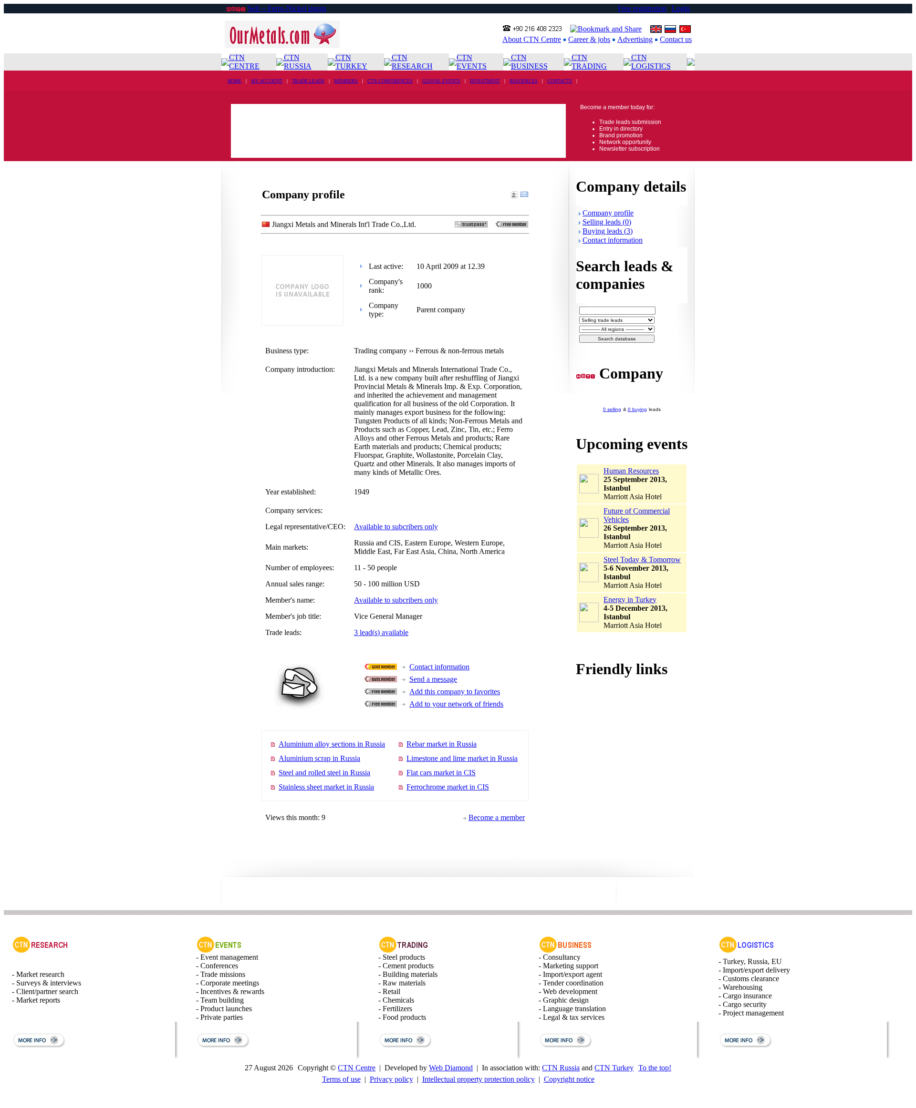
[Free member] (511, 225)
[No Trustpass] (471, 225)
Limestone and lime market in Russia (462, 758)
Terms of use (341, 1079)
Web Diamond (451, 1068)
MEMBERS (346, 80)
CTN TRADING (589, 61)
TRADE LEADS (308, 80)
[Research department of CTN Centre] (40, 950)
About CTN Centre (531, 39)
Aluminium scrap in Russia (319, 758)
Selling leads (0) (607, 222)
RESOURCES (524, 80)
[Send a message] (524, 196)
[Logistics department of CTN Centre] (746, 950)
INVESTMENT (485, 80)
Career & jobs (589, 39)
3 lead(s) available (381, 632)
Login (681, 8)
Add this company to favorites (454, 691)
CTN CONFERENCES (390, 80)
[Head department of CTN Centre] (566, 950)
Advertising (635, 39)
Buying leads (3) (608, 231)
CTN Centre (356, 1068)
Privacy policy (391, 1079)
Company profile (608, 213)
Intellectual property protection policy (478, 1079)
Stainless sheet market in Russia (326, 787)
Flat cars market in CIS (441, 773)
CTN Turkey (614, 1068)
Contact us (676, 39)
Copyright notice (569, 1079)
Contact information (439, 667)
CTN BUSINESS (529, 61)
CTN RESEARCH (412, 61)
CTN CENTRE (244, 61)
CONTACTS (559, 80)
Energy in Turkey (630, 599)
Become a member (496, 817)
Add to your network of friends (456, 704)
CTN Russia (561, 1068)
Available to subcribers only (396, 527)
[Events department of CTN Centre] (219, 950)
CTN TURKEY (351, 61)
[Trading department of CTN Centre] (403, 950)
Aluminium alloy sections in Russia (332, 744)
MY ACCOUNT (266, 80)
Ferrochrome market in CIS (447, 787)
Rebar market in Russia (441, 744)
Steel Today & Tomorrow (642, 559)
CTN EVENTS (472, 61)
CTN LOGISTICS (651, 61)
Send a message (433, 679)
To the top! (654, 1068)
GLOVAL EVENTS (441, 80)
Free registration (642, 8)
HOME (234, 80)
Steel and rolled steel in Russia (324, 773)
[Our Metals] (282, 45)
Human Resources (631, 471)
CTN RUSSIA (298, 61)
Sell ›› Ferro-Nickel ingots (287, 8)
